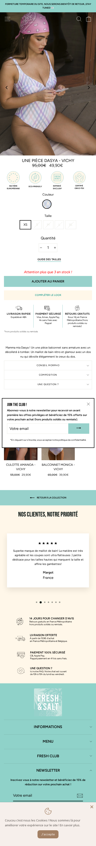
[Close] (91, 806)
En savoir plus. (70, 825)
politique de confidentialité (72, 439)
